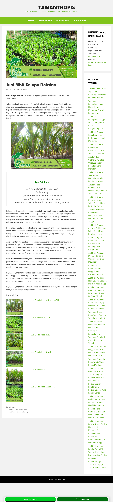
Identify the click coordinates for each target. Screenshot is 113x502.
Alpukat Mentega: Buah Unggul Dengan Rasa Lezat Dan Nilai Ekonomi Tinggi (96, 215)
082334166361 (95, 56)
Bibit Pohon (45, 20)
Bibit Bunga (63, 20)
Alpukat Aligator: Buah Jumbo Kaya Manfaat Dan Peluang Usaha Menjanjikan (96, 243)
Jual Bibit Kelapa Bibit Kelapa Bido (45, 300)
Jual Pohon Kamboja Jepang (18, 412)
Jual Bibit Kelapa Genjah (41, 352)
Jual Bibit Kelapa (38, 369)
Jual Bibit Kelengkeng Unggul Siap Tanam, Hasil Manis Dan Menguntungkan (96, 122)
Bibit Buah (80, 20)
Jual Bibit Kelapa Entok (40, 317)
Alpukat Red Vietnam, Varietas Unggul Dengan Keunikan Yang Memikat (96, 163)
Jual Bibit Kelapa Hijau (40, 335)
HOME (30, 20)
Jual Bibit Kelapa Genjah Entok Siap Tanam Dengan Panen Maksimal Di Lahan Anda (96, 374)
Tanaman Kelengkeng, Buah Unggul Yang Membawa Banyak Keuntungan (96, 107)
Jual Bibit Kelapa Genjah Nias (43, 387)
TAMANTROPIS (56, 7)
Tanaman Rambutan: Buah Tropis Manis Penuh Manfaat (97, 362)
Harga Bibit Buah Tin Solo (18, 409)
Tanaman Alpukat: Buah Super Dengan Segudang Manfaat (97, 315)
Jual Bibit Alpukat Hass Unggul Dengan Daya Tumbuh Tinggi (97, 281)
